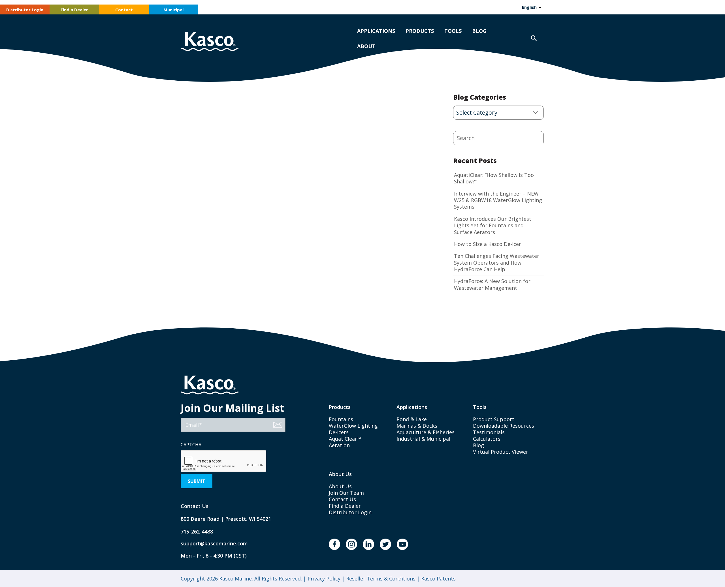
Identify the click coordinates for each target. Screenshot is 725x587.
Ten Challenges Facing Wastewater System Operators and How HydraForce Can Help (496, 263)
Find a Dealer (74, 9)
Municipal (173, 9)
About (366, 46)
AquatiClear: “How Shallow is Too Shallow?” (494, 178)
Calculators (486, 438)
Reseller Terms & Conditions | (382, 578)
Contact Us (342, 499)
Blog (479, 30)
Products (420, 30)
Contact (124, 9)
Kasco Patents (438, 578)
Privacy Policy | (325, 578)
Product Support (493, 419)
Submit (196, 481)
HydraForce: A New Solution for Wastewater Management (492, 284)
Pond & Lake (411, 419)
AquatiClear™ (345, 438)
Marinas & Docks (416, 425)
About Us (340, 486)
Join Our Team (346, 492)
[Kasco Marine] (209, 42)
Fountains (341, 419)
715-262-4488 (197, 531)
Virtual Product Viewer (500, 451)
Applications (376, 30)
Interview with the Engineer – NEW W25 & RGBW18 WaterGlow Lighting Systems (498, 200)
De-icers (339, 432)
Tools (453, 30)
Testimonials (489, 432)
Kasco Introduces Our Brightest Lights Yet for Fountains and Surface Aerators (492, 225)
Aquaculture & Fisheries (425, 432)
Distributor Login (24, 9)
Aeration (339, 445)
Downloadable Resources (503, 425)
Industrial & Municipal (423, 438)
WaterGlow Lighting (353, 425)
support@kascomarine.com (209, 543)
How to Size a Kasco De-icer (487, 244)
